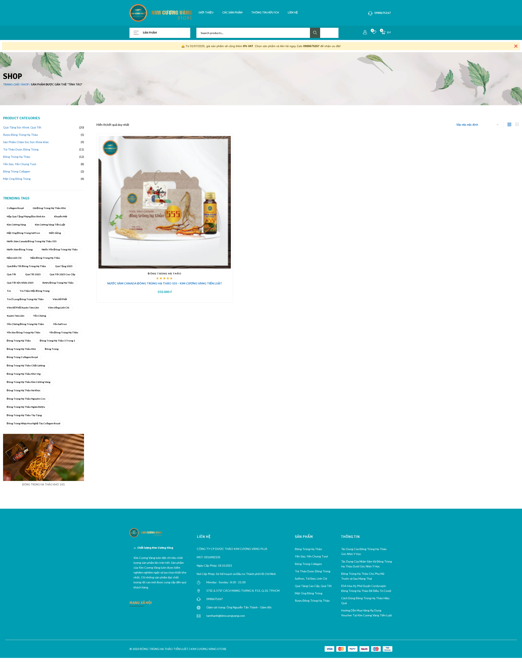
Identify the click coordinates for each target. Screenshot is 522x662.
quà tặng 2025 (63, 266)
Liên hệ (293, 12)
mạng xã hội (140, 602)
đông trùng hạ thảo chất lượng (26, 365)
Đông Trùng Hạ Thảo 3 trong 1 (57, 340)
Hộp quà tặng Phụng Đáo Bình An (26, 216)
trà (9, 290)
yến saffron (60, 324)
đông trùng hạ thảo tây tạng (24, 415)
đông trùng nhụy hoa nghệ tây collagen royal (33, 423)
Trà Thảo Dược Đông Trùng (312, 571)
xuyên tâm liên (15, 315)
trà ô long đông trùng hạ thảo (25, 299)
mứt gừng (55, 232)
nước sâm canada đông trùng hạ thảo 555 (31, 241)
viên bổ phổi (60, 299)
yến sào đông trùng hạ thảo (23, 332)
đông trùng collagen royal (22, 357)
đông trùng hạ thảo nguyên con (26, 398)
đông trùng (52, 348)
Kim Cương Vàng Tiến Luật (50, 224)
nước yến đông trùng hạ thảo (60, 249)
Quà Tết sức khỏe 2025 (20, 282)
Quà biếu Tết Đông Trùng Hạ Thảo (26, 266)
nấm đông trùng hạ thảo (45, 257)
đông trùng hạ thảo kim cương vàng (28, 381)
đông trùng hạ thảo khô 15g (24, 373)
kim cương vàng (16, 224)
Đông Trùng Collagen (308, 564)
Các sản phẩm (232, 12)
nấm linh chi (14, 257)
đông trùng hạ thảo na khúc (23, 390)
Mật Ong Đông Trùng (308, 593)
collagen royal (15, 208)
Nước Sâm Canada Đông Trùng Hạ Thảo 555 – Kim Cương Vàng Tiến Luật (164, 283)
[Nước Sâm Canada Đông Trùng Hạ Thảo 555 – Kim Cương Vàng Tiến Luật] (164, 202)
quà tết (11, 274)
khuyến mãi (60, 216)
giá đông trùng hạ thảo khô (49, 208)
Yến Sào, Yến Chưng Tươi (311, 556)
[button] (160, 547)
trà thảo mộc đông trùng (35, 290)
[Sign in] (365, 32)
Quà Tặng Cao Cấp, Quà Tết (313, 586)
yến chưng (39, 315)
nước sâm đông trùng (20, 249)
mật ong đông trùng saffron (23, 232)
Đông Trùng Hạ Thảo (19, 340)
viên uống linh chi (58, 307)
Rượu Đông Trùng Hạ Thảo (58, 282)
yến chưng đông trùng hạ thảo (25, 324)
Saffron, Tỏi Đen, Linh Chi (311, 578)
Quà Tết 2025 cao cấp (62, 274)
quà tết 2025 (33, 274)
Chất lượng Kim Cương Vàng (155, 547)
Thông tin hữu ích (265, 12)
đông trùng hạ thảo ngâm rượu (26, 406)
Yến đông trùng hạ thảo (63, 332)
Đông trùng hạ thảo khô (21, 348)
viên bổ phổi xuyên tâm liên (23, 307)
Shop (25, 84)
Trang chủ (11, 84)
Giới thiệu (205, 12)
